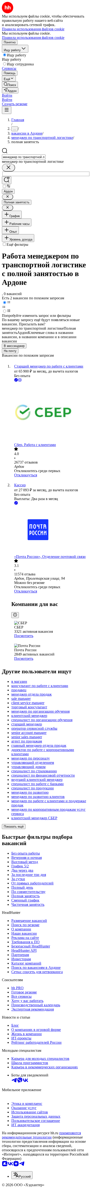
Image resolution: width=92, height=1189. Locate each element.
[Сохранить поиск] (6, 180)
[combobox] (24, 157)
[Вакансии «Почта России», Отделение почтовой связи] (50, 530)
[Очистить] (8, 168)
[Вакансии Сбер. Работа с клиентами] (50, 413)
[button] (7, 95)
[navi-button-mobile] (6, 110)
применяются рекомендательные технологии (41, 1135)
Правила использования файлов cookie (33, 38)
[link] (10, 84)
